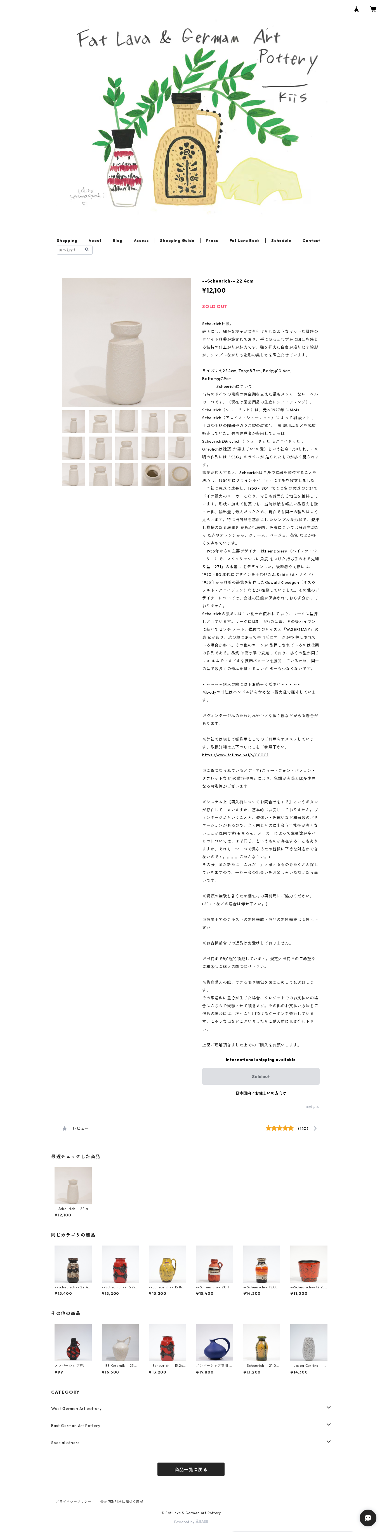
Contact (311, 240)
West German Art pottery (76, 1408)
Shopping (67, 240)
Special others (65, 1442)
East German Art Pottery (75, 1425)
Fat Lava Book (245, 240)
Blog (117, 240)
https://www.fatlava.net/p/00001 (235, 754)
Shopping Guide (177, 240)
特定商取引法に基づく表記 (121, 1502)
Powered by (185, 1522)
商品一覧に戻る (191, 1469)
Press (212, 240)
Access (141, 240)
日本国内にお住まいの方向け (260, 1093)
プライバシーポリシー (73, 1502)
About (95, 240)
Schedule (281, 240)
